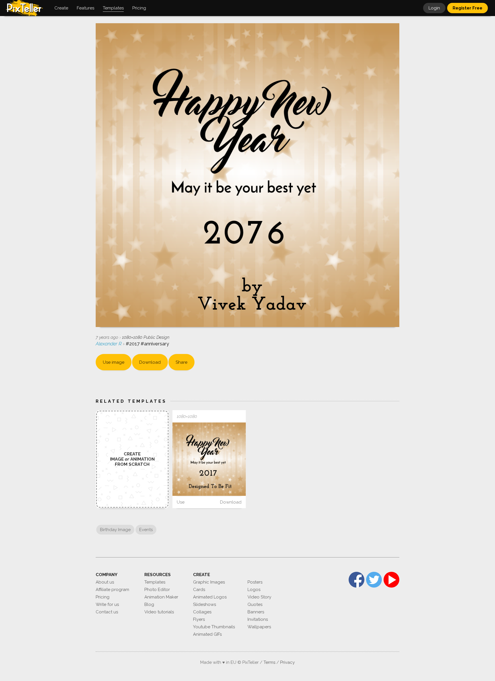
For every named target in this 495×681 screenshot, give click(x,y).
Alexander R (109, 344)
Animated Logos (210, 597)
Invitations (257, 619)
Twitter (374, 580)
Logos (253, 589)
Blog (149, 604)
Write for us (107, 604)
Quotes (254, 604)
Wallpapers (259, 626)
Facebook (356, 580)
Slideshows (204, 604)
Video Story (259, 597)
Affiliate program (112, 589)
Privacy (287, 662)
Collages (202, 612)
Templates (154, 582)
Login (434, 8)
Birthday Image (115, 529)
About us (105, 582)
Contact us (107, 612)
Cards (199, 589)
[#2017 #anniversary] (209, 459)
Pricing (102, 597)
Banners (255, 612)
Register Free (467, 8)
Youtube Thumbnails (214, 626)
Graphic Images (209, 582)
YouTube (391, 580)
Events (146, 529)
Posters (254, 582)
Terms (269, 662)
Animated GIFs (207, 634)
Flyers (199, 619)
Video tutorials (159, 612)
